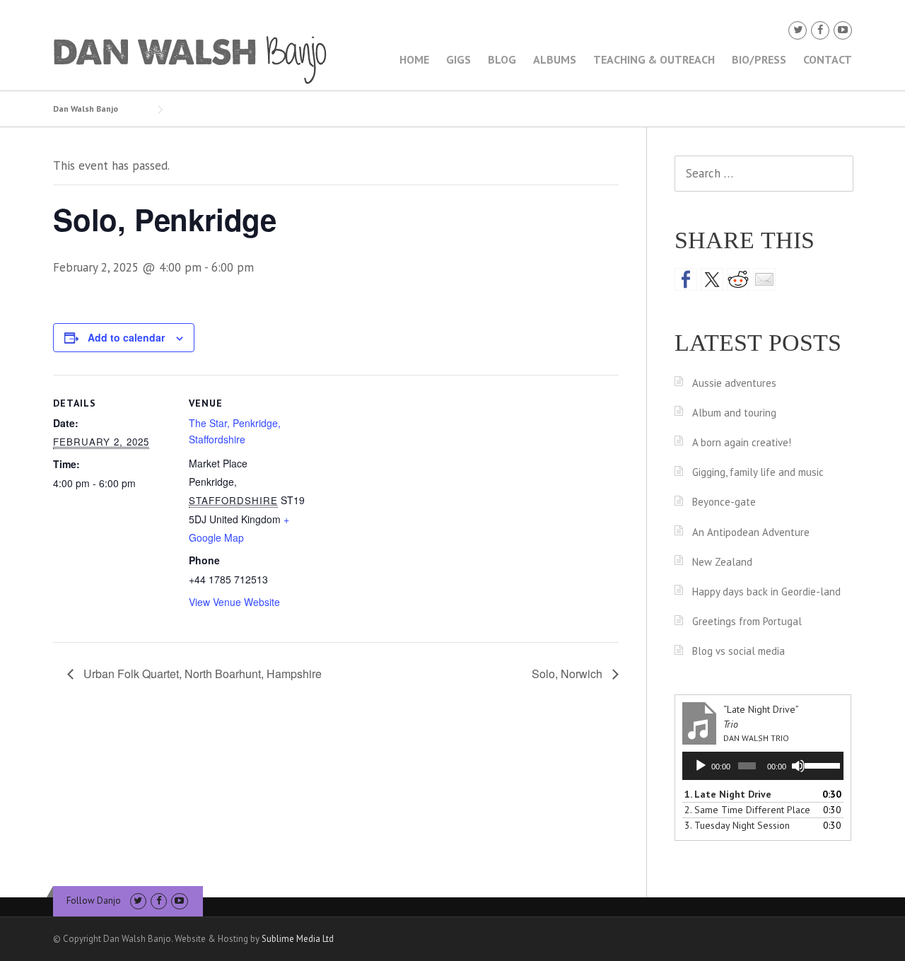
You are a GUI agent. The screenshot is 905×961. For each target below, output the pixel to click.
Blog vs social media (738, 651)
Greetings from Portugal (747, 621)
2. (747, 809)
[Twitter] (797, 30)
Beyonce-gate (724, 501)
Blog (502, 59)
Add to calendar (126, 337)
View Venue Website (234, 602)
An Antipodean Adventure (751, 532)
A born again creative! (741, 442)
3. (737, 825)
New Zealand (722, 562)
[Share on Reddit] (738, 279)
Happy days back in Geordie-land (766, 591)
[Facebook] (820, 30)
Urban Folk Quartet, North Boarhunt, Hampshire (201, 673)
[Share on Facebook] (686, 279)
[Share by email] (764, 279)
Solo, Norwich (568, 673)
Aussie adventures (734, 383)
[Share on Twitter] (712, 279)
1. (727, 794)
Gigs (458, 59)
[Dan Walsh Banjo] (191, 58)
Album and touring (734, 412)
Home (414, 59)
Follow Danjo (93, 901)
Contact (827, 59)
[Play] (701, 766)
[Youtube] (843, 30)
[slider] (820, 764)
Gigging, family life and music (758, 472)
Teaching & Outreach (654, 59)
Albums (554, 59)
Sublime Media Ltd (298, 939)
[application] (762, 766)
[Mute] (798, 766)
